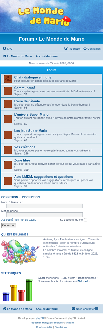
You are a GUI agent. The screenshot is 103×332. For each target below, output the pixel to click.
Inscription (31, 197)
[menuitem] (7, 49)
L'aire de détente (27, 101)
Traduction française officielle (46, 322)
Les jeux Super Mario (30, 131)
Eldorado (84, 281)
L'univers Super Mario (31, 114)
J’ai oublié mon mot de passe (18, 219)
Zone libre (22, 160)
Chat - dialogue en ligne (32, 77)
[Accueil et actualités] (44, 17)
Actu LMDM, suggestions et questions (43, 177)
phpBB (40, 318)
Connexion (9, 197)
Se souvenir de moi (72, 219)
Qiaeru (70, 322)
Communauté (24, 88)
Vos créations (24, 147)
